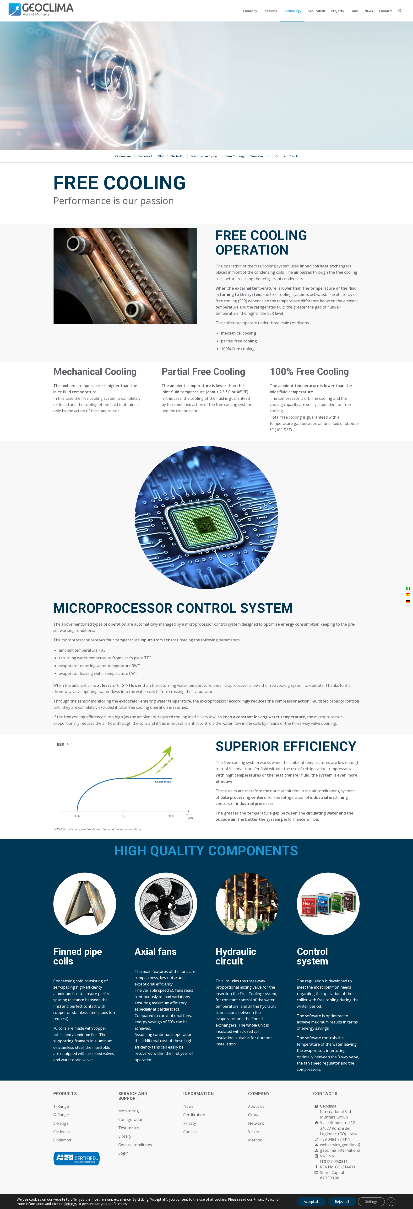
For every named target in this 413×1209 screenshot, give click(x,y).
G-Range (61, 1114)
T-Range (61, 1106)
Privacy (189, 1123)
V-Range (61, 1123)
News (188, 1106)
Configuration (130, 1119)
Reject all (342, 1201)
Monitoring (128, 1110)
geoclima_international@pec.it (347, 1150)
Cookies (190, 1131)
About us (256, 1106)
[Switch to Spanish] (408, 594)
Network (256, 1123)
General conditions (135, 1144)
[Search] (400, 10)
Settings (70, 1204)
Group (254, 1114)
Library (124, 1136)
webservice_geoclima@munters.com (352, 1144)
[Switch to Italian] (408, 588)
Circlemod (62, 1140)
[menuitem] (250, 10)
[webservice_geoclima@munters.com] (316, 1145)
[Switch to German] (408, 601)
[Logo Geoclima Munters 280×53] (41, 13)
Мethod (255, 1140)
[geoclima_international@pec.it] (316, 1150)
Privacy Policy (263, 1199)
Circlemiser (63, 1131)
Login (123, 1153)
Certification (194, 1114)
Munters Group (334, 1117)
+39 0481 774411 (335, 1139)
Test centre (128, 1127)
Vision (253, 1131)
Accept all (311, 1201)
